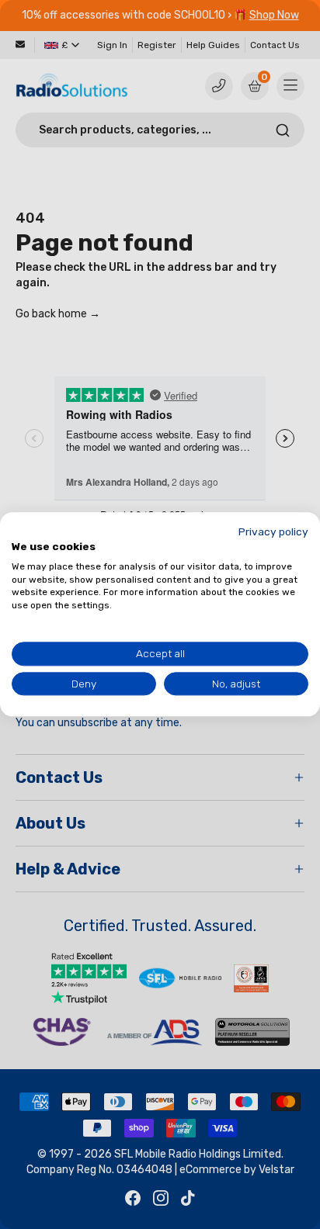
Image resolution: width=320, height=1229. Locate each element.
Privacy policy (273, 531)
